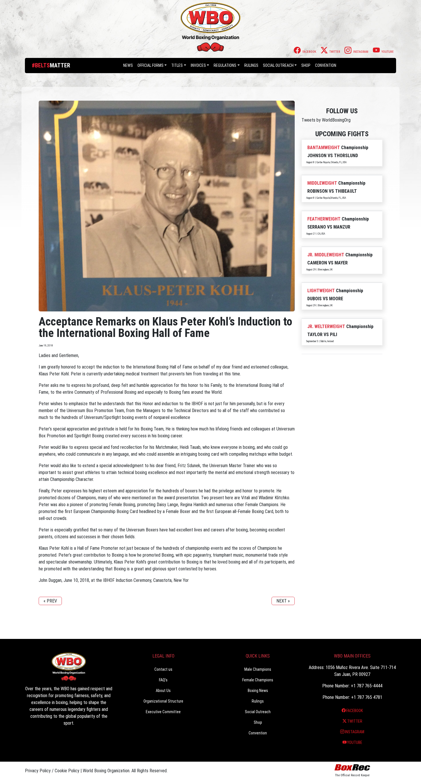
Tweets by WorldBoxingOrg (326, 120)
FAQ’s (163, 680)
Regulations (225, 65)
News (128, 65)
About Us (163, 690)
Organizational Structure (163, 701)
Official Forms (150, 65)
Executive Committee (163, 711)
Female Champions (257, 680)
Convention (258, 733)
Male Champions (257, 669)
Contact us (163, 669)
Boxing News (258, 690)
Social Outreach (278, 65)
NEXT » (283, 601)
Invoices (198, 65)
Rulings (251, 65)
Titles (177, 65)
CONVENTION (325, 65)
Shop (305, 65)
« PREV (50, 601)
